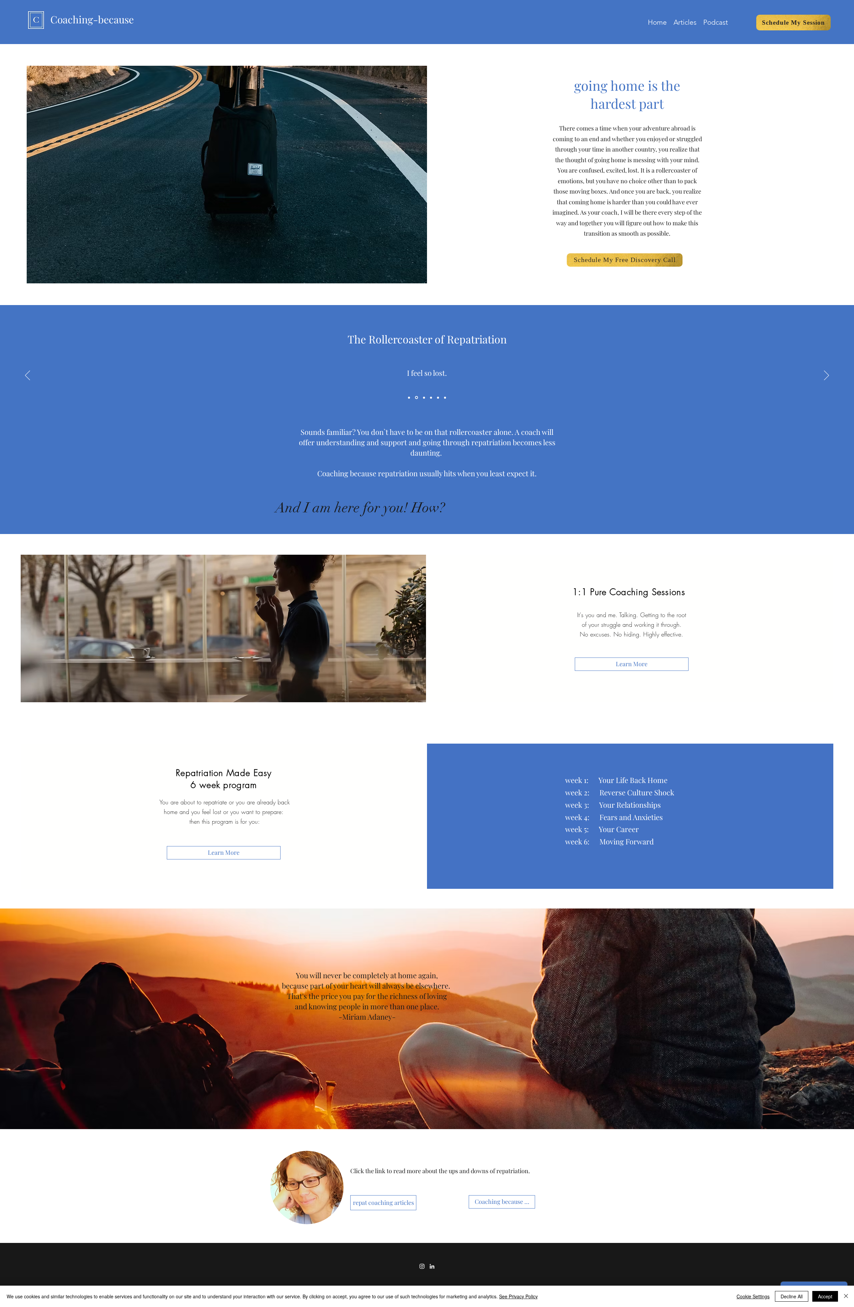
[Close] (846, 1296)
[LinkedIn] (432, 1266)
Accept (825, 1296)
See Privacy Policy (518, 1296)
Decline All (792, 1296)
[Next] (826, 375)
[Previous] (27, 375)
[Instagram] (422, 1266)
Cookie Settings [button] (753, 1296)
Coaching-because (92, 19)
